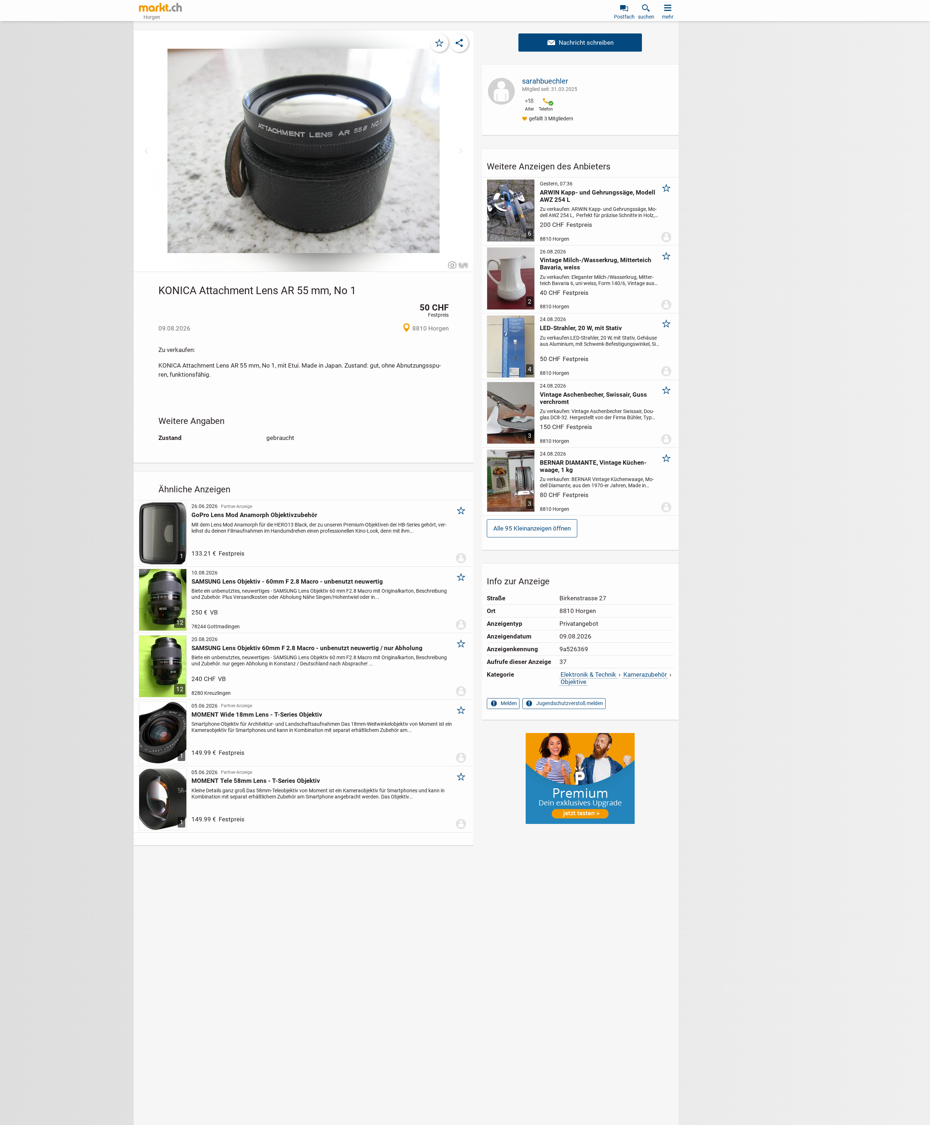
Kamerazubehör (645, 674)
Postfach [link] (624, 17)
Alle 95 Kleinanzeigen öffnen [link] (532, 528)
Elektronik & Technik (588, 674)
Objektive (573, 681)
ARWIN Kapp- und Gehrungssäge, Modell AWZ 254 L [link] (597, 196)
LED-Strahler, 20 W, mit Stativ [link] (581, 328)
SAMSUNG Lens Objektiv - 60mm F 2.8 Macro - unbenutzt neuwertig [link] (287, 581)
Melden (509, 703)
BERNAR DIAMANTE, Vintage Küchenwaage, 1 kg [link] (593, 466)
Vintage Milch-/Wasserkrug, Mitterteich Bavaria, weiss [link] (595, 263)
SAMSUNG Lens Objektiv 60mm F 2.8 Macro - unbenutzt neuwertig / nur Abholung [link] (306, 648)
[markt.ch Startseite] (160, 7)
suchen (646, 17)
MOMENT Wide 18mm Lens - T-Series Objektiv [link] (256, 714)
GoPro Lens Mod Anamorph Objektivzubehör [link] (254, 515)
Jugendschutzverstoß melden (569, 703)
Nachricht (580, 42)
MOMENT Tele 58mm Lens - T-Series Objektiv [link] (255, 780)
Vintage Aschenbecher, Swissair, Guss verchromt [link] (593, 398)
